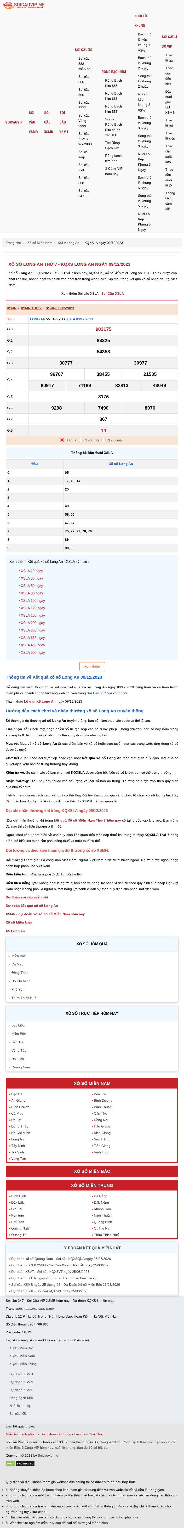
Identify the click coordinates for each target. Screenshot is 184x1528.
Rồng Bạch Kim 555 (113, 108)
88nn (33, 1473)
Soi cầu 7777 (84, 105)
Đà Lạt (16, 1120)
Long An (37, 319)
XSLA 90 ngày (32, 593)
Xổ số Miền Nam (19, 922)
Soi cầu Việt (84, 167)
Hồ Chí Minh (21, 981)
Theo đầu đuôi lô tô (169, 177)
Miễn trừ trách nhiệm (21, 1434)
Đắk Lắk (18, 1059)
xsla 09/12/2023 (79, 319)
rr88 (56, 1473)
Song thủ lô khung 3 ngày (145, 141)
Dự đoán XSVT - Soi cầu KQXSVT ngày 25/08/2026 (50, 1272)
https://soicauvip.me (39, 1308)
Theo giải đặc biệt (169, 76)
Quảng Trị (18, 1235)
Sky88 (47, 1473)
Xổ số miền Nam (92, 1083)
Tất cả (71, 440)
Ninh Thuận (103, 1215)
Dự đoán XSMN (21, 1382)
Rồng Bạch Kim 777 (137, 1442)
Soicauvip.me (48, 1455)
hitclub (86, 1473)
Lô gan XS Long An (40, 701)
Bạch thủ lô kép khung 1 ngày (144, 42)
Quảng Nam (21, 1067)
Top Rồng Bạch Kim (112, 145)
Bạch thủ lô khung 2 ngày (144, 63)
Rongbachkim (110, 1442)
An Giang (18, 1100)
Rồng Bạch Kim (114, 72)
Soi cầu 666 (84, 79)
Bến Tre (17, 1042)
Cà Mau (17, 964)
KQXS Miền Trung (23, 1364)
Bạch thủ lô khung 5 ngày (144, 182)
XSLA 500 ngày (33, 652)
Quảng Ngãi (20, 1228)
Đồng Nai (101, 1120)
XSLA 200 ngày (33, 623)
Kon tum (17, 1215)
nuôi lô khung (65, 1447)
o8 (40, 1473)
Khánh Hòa (102, 1209)
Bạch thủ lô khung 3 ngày (144, 123)
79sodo (23, 1473)
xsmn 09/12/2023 (60, 308)
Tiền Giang (102, 1146)
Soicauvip (14, 122)
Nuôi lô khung (140, 21)
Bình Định (18, 1196)
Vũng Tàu (19, 1050)
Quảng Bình (103, 1222)
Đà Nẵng (100, 1196)
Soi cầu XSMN (48, 122)
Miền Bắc (19, 956)
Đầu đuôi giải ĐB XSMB (170, 102)
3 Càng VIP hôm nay (113, 171)
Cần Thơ (100, 1113)
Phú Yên (18, 989)
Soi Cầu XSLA (112, 293)
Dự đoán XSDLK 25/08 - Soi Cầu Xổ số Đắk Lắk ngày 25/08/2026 (60, 1265)
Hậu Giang (102, 1126)
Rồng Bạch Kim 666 (113, 96)
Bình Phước (20, 1107)
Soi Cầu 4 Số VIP (169, 42)
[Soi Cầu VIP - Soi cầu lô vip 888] (25, 5)
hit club (11, 1473)
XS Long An (15, 931)
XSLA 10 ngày (32, 571)
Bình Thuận (103, 1107)
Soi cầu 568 (84, 180)
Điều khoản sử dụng (55, 1434)
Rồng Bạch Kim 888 (113, 83)
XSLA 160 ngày (33, 615)
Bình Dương (103, 1100)
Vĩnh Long (101, 1152)
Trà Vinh (17, 1152)
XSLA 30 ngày (32, 578)
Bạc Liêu (18, 1025)
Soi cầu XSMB (33, 122)
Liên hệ (80, 1434)
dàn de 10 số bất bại (92, 1447)
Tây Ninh (18, 1146)
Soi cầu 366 (84, 92)
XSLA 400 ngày (33, 645)
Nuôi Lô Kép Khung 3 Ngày (144, 162)
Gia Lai (16, 1209)
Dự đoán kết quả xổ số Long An (32, 906)
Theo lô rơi (169, 122)
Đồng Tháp (20, 973)
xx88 (64, 1473)
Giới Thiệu (96, 1434)
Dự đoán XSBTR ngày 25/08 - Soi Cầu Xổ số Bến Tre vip (54, 1278)
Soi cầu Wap (84, 154)
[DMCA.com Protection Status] (20, 1465)
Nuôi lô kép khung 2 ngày (144, 102)
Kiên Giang (102, 1133)
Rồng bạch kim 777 (113, 158)
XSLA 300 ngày (33, 630)
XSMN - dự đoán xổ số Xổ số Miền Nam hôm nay (45, 914)
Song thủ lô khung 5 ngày (145, 201)
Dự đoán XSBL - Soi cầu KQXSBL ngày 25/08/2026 (49, 1291)
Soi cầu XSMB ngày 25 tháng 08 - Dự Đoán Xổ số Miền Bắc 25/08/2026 (65, 1284)
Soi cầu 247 (84, 193)
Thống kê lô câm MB (170, 201)
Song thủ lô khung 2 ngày (145, 81)
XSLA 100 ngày (33, 600)
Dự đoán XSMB (21, 1374)
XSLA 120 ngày (33, 608)
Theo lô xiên (170, 135)
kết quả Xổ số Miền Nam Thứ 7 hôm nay (87, 820)
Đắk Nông (101, 1202)
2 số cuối (92, 440)
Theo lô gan (170, 57)
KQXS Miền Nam (22, 1356)
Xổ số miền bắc (92, 1171)
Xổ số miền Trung (92, 1185)
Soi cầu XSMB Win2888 (85, 139)
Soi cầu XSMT (64, 122)
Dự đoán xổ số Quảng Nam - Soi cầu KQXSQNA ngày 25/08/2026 (61, 1259)
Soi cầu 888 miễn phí (85, 63)
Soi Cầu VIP (96, 693)
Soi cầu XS (83, 50)
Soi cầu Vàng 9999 (84, 120)
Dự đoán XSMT (21, 1390)
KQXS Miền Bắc (21, 1348)
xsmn (12, 308)
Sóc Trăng (101, 1139)
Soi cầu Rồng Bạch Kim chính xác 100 (113, 127)
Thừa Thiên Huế (24, 998)
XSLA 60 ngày (32, 586)
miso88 (74, 1473)
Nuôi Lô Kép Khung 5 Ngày (144, 221)
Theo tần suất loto (169, 154)
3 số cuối (115, 440)
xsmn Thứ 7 (31, 308)
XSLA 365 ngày (33, 638)
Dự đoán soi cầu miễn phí (27, 897)
